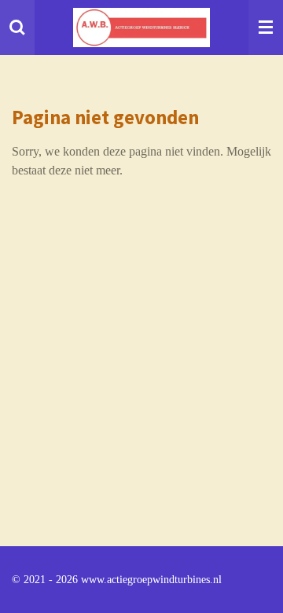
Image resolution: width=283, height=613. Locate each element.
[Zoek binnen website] (17, 27)
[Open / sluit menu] (265, 27)
